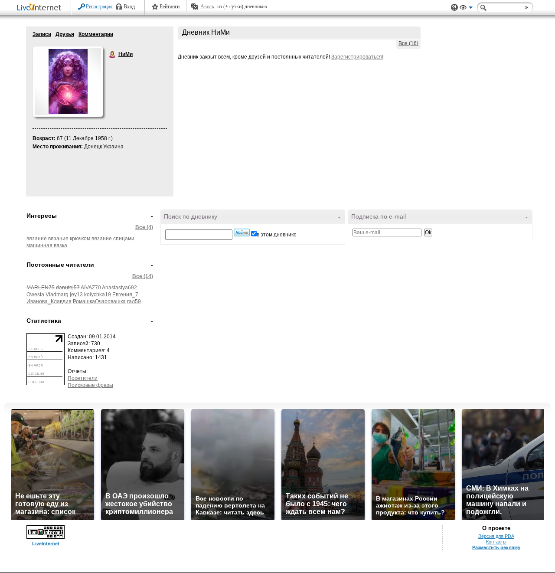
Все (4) (144, 227)
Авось (207, 6)
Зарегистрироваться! (357, 57)
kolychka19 (97, 294)
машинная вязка (46, 245)
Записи (42, 34)
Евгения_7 (125, 294)
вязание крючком (69, 239)
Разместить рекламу (496, 547)
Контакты (496, 541)
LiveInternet (40, 8)
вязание (36, 239)
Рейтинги (170, 6)
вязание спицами (112, 239)
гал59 (134, 301)
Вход (129, 6)
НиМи (112, 54)
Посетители (83, 378)
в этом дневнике (277, 235)
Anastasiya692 (119, 288)
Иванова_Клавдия (49, 301)
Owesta (35, 294)
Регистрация (99, 6)
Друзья (65, 34)
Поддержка (454, 7)
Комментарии (95, 34)
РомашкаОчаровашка (99, 301)
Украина (113, 147)
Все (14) (142, 276)
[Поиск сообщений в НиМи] (242, 232)
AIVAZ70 (91, 288)
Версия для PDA (496, 536)
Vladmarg (57, 294)
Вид (466, 8)
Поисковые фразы (90, 385)
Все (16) (408, 43)
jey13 (76, 294)
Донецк (93, 147)
